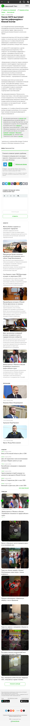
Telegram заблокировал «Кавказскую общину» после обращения (12, 599)
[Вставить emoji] (18, 195)
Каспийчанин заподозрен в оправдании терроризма (13, 467)
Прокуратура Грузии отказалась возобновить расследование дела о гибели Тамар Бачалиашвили (13, 256)
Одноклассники (8, 134)
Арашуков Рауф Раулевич (11, 423)
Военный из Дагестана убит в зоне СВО (13, 485)
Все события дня (24, 488)
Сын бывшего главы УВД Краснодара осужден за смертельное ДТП (14, 275)
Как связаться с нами (12, 698)
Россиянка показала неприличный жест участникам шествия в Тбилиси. (13, 653)
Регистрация (15, 211)
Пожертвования (25, 698)
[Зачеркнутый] (14, 195)
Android (21, 118)
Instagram (11, 132)
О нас (2, 698)
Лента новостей (10, 12)
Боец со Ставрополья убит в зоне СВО (13, 480)
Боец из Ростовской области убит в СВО (14, 453)
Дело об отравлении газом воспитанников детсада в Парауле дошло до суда (14, 460)
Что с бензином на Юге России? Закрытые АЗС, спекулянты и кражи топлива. (14, 678)
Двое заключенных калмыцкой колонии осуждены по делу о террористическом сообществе (12, 335)
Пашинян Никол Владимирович (13, 403)
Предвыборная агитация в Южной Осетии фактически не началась (13, 303)
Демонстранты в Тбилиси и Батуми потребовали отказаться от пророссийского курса (14, 366)
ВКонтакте (18, 132)
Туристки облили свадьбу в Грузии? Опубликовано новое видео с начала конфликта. (12, 572)
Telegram (18, 125)
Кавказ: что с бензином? (9, 10)
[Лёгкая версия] (8, 2)
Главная (3, 12)
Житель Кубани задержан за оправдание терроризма (11, 227)
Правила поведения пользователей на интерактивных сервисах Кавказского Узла (15, 716)
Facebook (5, 132)
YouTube (20, 136)
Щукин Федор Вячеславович (12, 443)
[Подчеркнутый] (10, 195)
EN (5, 1)
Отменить (15, 216)
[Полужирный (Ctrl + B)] (4, 195)
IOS (25, 118)
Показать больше (15, 684)
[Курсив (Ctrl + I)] (7, 195)
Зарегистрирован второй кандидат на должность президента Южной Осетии (13, 474)
